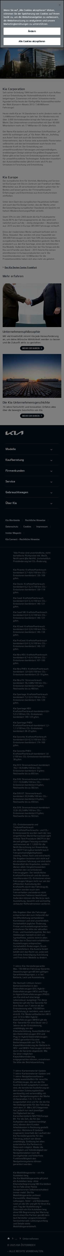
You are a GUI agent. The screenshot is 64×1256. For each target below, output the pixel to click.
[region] (32, 24)
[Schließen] (60, 5)
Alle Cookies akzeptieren (32, 41)
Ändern (32, 31)
